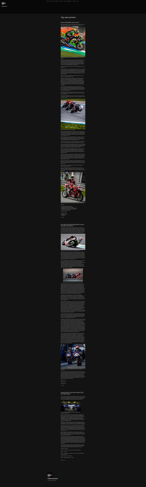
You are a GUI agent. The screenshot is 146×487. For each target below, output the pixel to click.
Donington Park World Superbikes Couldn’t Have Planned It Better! (72, 225)
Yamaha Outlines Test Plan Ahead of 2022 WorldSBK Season (72, 393)
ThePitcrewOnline (4, 6)
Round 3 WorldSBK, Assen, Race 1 (70, 22)
